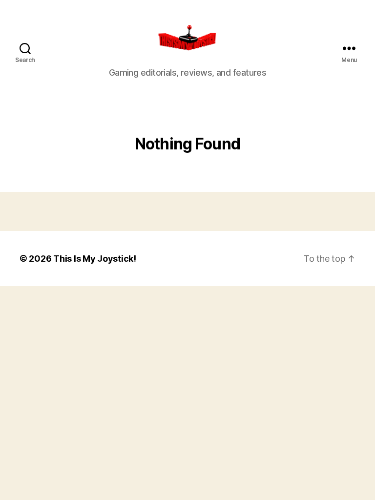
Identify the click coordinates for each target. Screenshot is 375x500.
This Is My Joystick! (94, 258)
